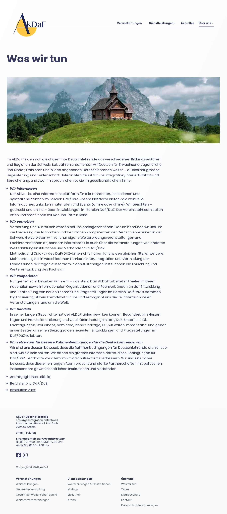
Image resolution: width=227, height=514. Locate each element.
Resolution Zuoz (23, 390)
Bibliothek (74, 495)
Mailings (73, 489)
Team (125, 489)
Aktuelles (187, 23)
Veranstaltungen (129, 23)
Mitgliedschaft (130, 495)
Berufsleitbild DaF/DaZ (29, 383)
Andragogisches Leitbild (30, 376)
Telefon (31, 433)
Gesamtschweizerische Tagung (36, 495)
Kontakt (126, 500)
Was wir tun (128, 484)
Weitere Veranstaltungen (32, 500)
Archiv (72, 500)
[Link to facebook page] (18, 455)
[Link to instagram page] (25, 455)
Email (19, 433)
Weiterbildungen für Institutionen (89, 484)
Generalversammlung (30, 489)
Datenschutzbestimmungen (139, 505)
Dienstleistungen (161, 23)
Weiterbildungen (27, 484)
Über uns (205, 23)
